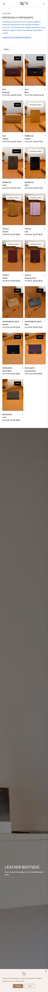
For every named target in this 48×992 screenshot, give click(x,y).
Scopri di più (20, 981)
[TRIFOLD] (12, 209)
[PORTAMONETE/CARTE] (12, 302)
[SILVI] (12, 70)
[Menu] (4, 3)
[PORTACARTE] (12, 348)
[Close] (46, 971)
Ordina (6, 49)
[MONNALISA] (35, 116)
